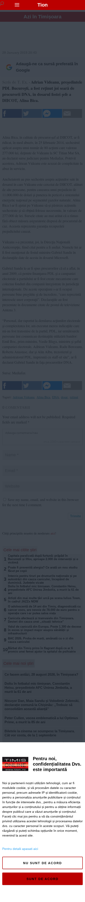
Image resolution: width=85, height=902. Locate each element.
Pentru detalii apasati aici (20, 849)
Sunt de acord (42, 879)
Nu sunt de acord (42, 863)
